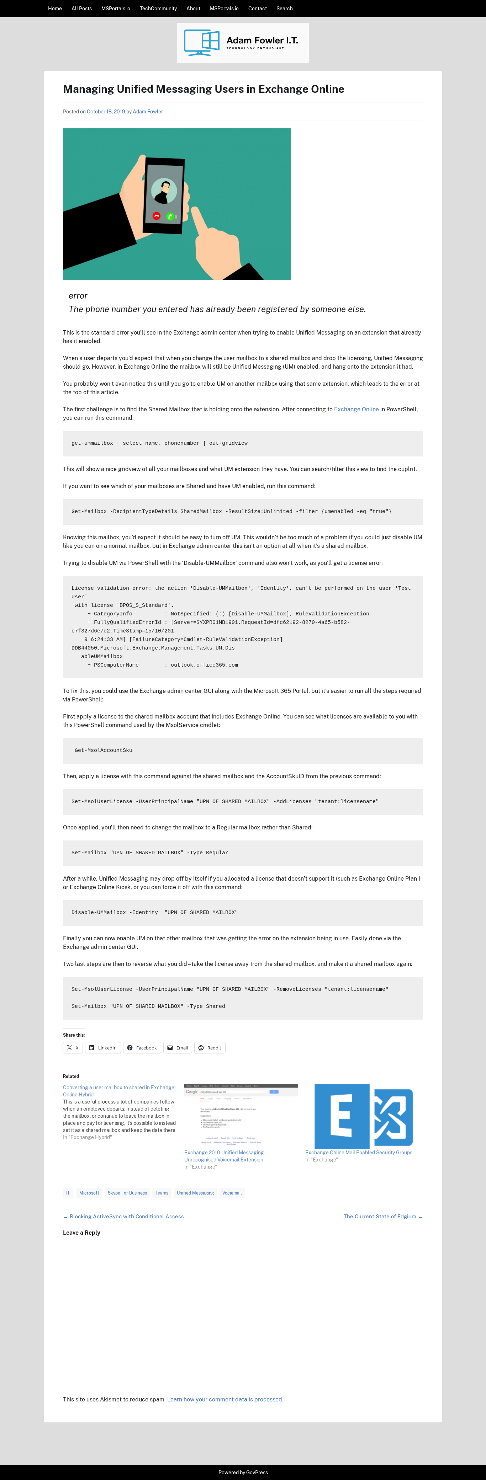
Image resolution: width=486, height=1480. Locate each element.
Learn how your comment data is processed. (225, 1399)
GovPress (257, 1472)
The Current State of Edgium (383, 1216)
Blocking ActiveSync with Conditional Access (123, 1216)
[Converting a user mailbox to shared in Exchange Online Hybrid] (123, 1112)
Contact (257, 8)
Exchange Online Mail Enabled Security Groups (358, 1152)
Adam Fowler (148, 111)
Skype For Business (127, 1193)
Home (55, 8)
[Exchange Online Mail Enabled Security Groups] (362, 1116)
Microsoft (89, 1193)
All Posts (82, 8)
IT (68, 1193)
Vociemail (232, 1193)
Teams (161, 1193)
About (193, 8)
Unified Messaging (195, 1193)
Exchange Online (356, 409)
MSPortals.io (115, 8)
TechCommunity (158, 8)
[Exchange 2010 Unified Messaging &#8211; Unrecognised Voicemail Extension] (241, 1116)
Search (284, 8)
